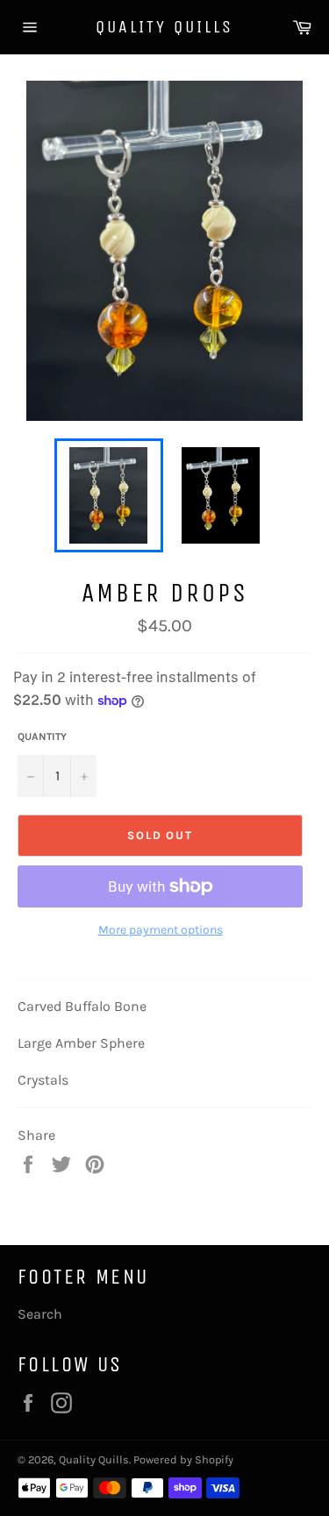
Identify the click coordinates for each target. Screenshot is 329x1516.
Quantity (42, 736)
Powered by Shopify (183, 1459)
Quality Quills (164, 27)
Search (40, 1314)
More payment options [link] (160, 929)
